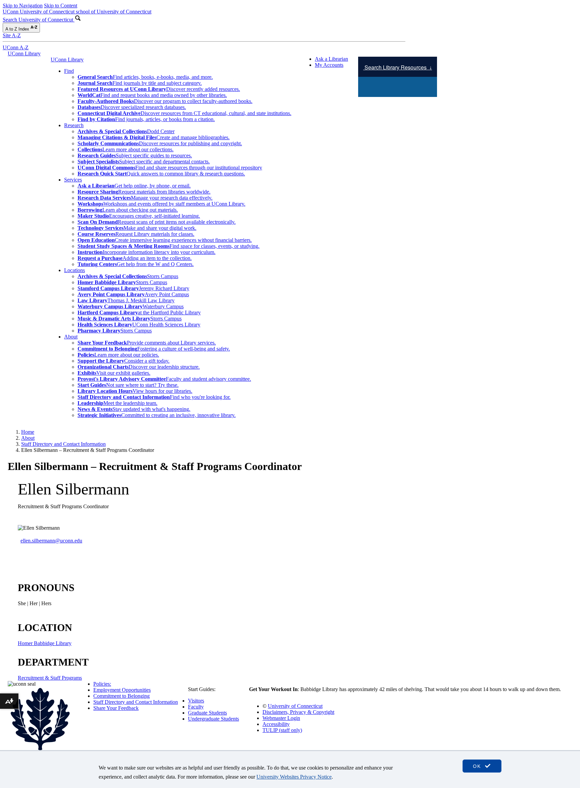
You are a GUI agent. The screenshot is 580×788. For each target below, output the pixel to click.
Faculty (196, 707)
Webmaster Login (281, 718)
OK (478, 766)
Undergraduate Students (213, 719)
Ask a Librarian (331, 59)
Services (73, 179)
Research (74, 125)
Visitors (196, 700)
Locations (74, 270)
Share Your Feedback (116, 708)
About (71, 336)
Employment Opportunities (122, 690)
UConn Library (24, 53)
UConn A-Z (16, 47)
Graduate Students (207, 713)
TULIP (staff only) (282, 730)
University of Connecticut (295, 706)
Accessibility (276, 724)
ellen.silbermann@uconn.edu (51, 540)
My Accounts (329, 65)
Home (27, 432)
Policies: (102, 684)
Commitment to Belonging (121, 696)
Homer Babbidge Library (44, 643)
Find (69, 71)
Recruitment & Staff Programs (50, 678)
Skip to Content (60, 5)
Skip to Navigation (23, 5)
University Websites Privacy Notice (294, 777)
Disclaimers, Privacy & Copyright (298, 712)
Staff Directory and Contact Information (63, 444)
